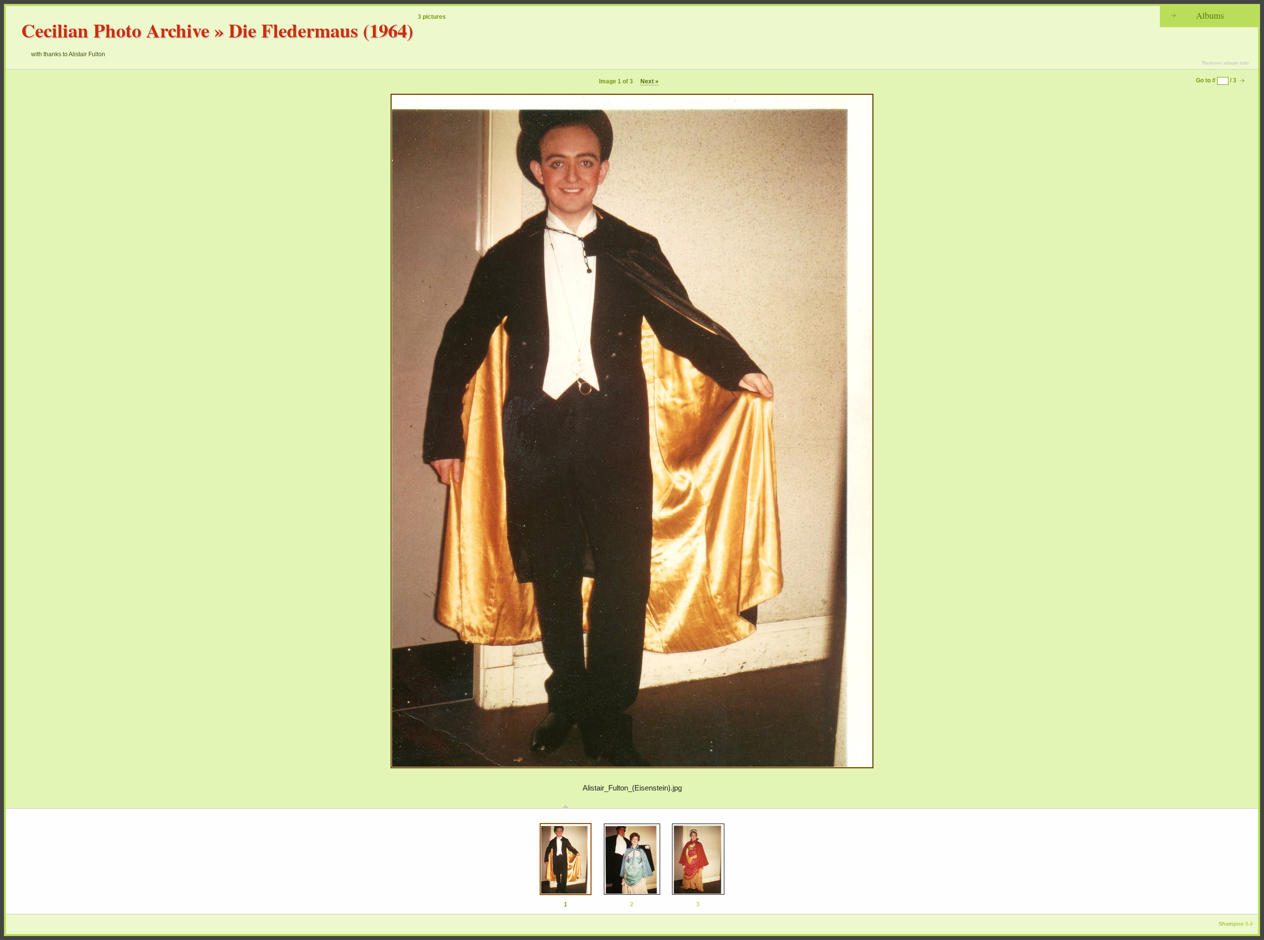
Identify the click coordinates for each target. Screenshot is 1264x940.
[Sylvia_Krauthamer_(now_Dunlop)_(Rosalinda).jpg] (698, 859)
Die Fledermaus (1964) (321, 30)
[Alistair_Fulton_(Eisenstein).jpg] (566, 859)
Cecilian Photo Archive (115, 30)
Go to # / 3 (1216, 80)
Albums (1210, 15)
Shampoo (1231, 924)
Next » (649, 81)
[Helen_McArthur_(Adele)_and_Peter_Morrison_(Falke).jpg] (632, 859)
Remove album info (1225, 63)
